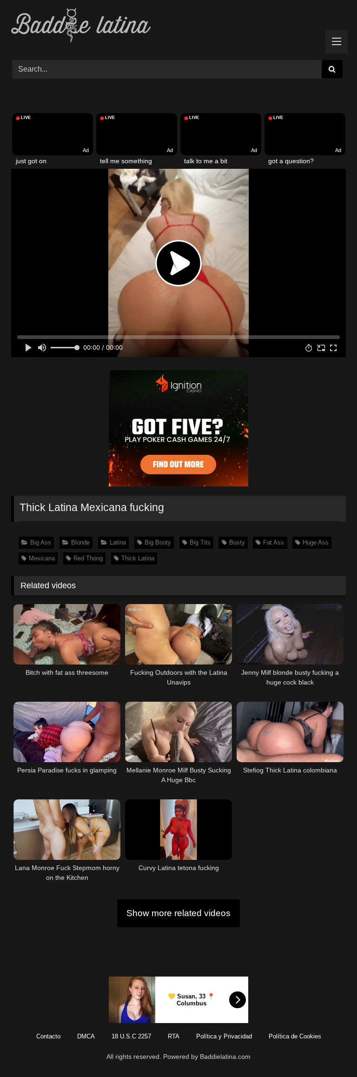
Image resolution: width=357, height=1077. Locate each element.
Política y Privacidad (224, 1036)
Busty (237, 542)
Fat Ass (273, 542)
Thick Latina (137, 558)
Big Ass (40, 542)
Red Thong (88, 558)
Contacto (48, 1036)
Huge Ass (316, 542)
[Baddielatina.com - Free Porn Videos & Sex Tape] (178, 26)
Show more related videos (178, 913)
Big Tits (200, 542)
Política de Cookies (295, 1036)
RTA (173, 1036)
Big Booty (158, 542)
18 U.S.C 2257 (131, 1036)
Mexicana (42, 558)
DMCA (86, 1036)
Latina (118, 542)
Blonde (80, 542)
